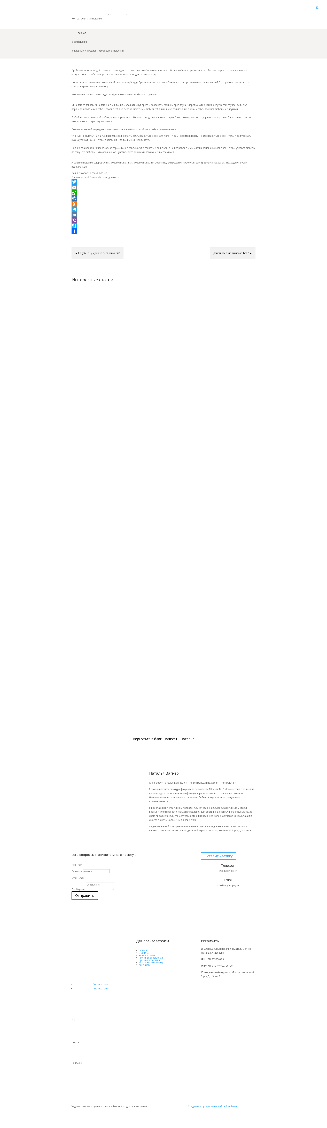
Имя (74, 864)
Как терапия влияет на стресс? (98, 556)
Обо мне (144, 952)
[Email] (163, 187)
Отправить (84, 895)
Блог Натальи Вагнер (151, 962)
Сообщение (78, 889)
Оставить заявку (219, 856)
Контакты (144, 964)
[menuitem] (163, 1032)
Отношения (96, 18)
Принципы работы (149, 960)
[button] (73, 1020)
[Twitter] (163, 182)
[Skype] (163, 225)
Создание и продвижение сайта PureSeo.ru (213, 1106)
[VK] (163, 214)
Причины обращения (151, 957)
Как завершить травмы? (94, 700)
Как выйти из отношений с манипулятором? (110, 411)
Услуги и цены (147, 955)
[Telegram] (163, 209)
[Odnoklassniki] (163, 203)
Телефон (77, 871)
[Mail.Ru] (163, 198)
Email (74, 877)
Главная (143, 950)
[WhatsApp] (163, 193)
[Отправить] (163, 231)
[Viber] (163, 220)
